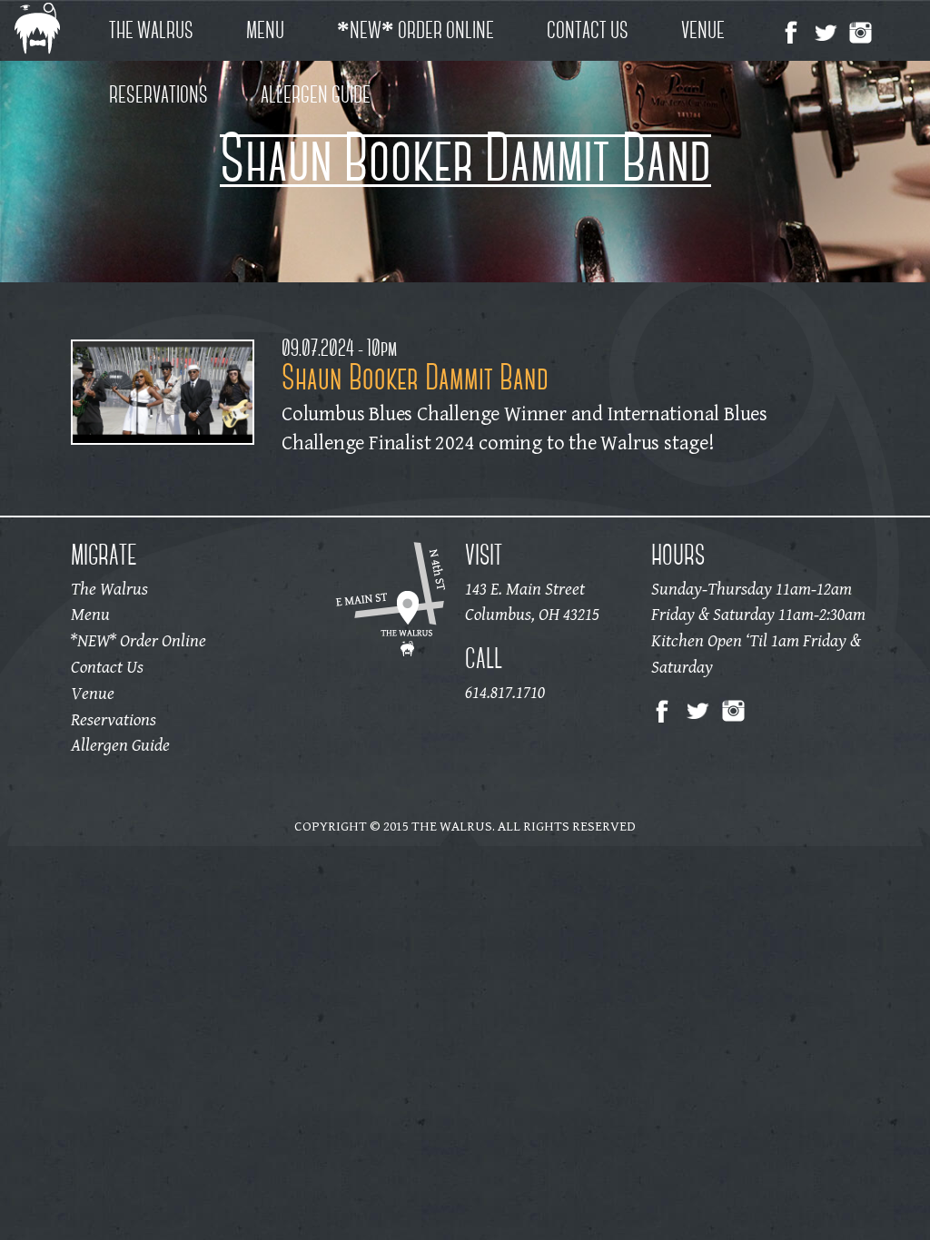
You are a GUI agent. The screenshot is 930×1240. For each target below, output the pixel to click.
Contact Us (587, 30)
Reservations (158, 94)
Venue (703, 30)
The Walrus (151, 30)
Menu (265, 30)
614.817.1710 (505, 693)
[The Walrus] (51, 30)
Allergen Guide (316, 94)
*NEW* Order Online (415, 30)
